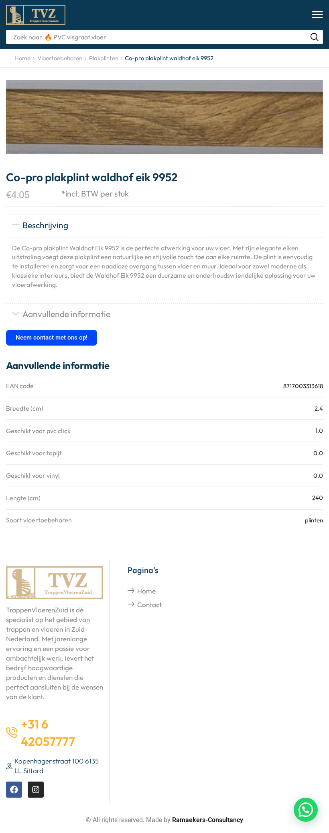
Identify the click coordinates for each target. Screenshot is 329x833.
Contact (149, 604)
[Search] (315, 37)
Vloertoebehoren (59, 58)
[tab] (164, 226)
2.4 (319, 408)
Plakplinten (103, 58)
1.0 (319, 430)
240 (317, 497)
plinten (314, 520)
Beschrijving (45, 225)
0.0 (318, 453)
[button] (317, 15)
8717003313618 (303, 386)
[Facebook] (14, 790)
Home (22, 58)
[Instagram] (36, 790)
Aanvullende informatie (66, 314)
